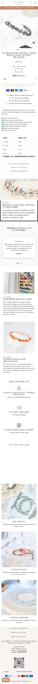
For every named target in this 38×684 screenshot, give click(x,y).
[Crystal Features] (19, 597)
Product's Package (19, 167)
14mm (19, 70)
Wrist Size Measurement (19, 164)
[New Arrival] (19, 501)
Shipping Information (19, 171)
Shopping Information (18, 628)
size (17, 66)
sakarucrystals (22, 650)
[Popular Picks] (19, 549)
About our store (18, 632)
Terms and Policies (18, 636)
